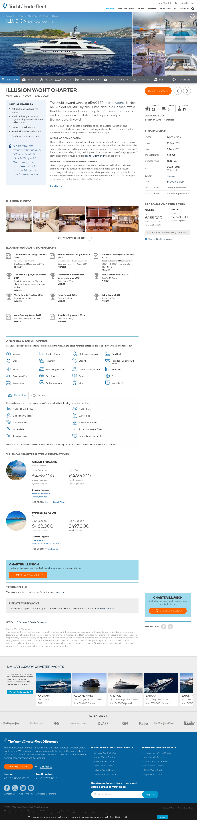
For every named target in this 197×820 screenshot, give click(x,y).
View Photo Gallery (74, 237)
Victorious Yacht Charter (155, 761)
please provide (57, 592)
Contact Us (9, 793)
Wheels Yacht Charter (154, 757)
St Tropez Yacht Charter (105, 753)
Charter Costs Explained (160, 239)
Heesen (120, 107)
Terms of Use (168, 808)
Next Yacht (187, 91)
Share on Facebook (164, 626)
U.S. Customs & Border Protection (31, 622)
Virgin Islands (51, 548)
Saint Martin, (46, 543)
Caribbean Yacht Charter (105, 774)
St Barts (57, 543)
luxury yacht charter (96, 155)
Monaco (43, 496)
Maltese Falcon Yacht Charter (158, 753)
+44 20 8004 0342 (16, 778)
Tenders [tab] (41, 395)
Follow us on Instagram (23, 788)
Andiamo (44, 695)
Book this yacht (158, 91)
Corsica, (49, 502)
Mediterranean (41, 493)
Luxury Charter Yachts (16, 16)
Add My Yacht (26, 793)
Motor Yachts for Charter (39, 16)
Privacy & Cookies (185, 808)
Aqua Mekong (83, 695)
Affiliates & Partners (46, 793)
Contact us (46, 766)
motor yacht (114, 103)
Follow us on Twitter (15, 788)
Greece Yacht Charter (104, 765)
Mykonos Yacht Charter (105, 770)
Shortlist (167, 3)
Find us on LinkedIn (31, 788)
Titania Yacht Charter (154, 770)
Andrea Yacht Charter (154, 765)
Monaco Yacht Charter (104, 757)
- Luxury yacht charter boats (30, 6)
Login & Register (186, 3)
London (8, 774)
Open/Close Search (192, 8)
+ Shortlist (184, 79)
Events (152, 8)
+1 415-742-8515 (46, 778)
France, (35, 496)
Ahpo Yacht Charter (153, 774)
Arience (115, 695)
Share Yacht (170, 626)
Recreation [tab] (20, 395)
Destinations (126, 8)
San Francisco (44, 774)
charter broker (55, 568)
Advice (184, 8)
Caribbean (38, 540)
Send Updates (107, 608)
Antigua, (36, 543)
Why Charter (168, 8)
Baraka (151, 695)
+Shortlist (192, 16)
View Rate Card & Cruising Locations (168, 232)
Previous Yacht (178, 91)
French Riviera (59, 502)
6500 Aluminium (175, 181)
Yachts (110, 8)
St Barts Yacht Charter (104, 761)
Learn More (121, 817)
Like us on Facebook (7, 788)
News (141, 8)
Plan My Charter (18, 766)
